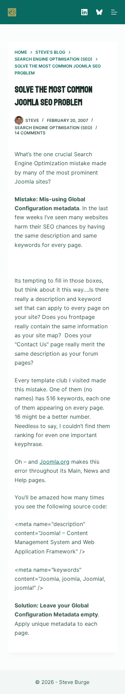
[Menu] (114, 12)
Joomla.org (54, 461)
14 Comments (30, 132)
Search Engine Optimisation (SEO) (53, 127)
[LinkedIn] (84, 12)
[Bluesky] (99, 12)
